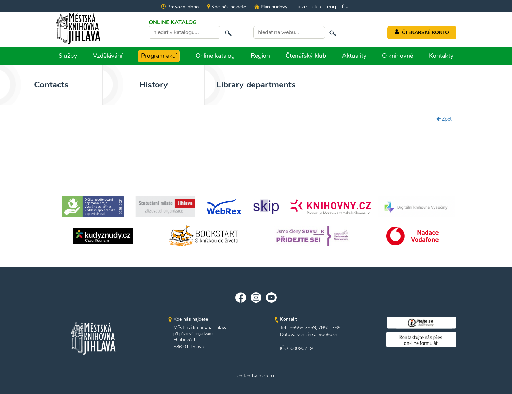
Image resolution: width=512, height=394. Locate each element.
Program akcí (159, 56)
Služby (68, 56)
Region (260, 56)
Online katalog (215, 56)
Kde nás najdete (228, 6)
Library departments (256, 84)
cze (302, 6)
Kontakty (441, 56)
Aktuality (354, 56)
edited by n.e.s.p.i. (256, 375)
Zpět (446, 119)
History (153, 84)
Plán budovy (273, 6)
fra (345, 6)
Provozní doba (182, 6)
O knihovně (397, 56)
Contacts (51, 84)
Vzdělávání (107, 56)
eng (331, 6)
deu (316, 6)
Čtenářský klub (306, 56)
